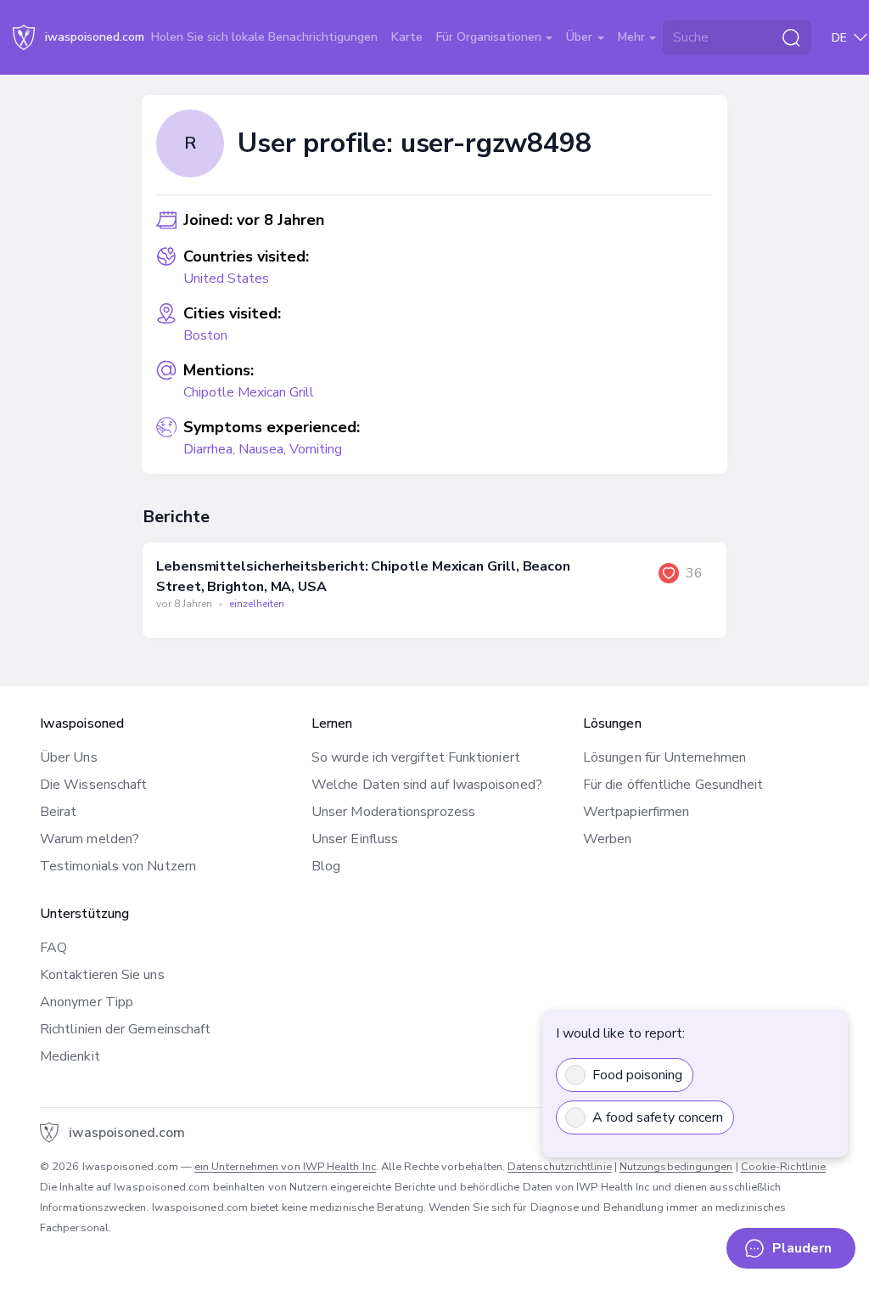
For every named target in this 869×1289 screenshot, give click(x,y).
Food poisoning (637, 1075)
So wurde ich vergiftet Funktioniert (415, 757)
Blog (325, 866)
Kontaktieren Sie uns (102, 974)
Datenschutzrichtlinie (559, 1166)
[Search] (791, 37)
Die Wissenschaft (93, 784)
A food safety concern (657, 1117)
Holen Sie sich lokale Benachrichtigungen (264, 37)
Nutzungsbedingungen (676, 1166)
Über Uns (69, 757)
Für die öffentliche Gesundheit (673, 784)
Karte (407, 37)
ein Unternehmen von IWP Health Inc (285, 1166)
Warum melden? (89, 839)
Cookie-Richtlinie (783, 1166)
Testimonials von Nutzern (118, 866)
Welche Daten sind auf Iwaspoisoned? (426, 784)
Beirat (58, 811)
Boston (205, 335)
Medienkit (70, 1056)
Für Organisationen (490, 37)
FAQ (53, 947)
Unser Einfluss (354, 839)
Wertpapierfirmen (636, 811)
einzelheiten (256, 604)
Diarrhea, (210, 449)
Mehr (633, 37)
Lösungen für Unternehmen (664, 757)
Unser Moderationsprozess (393, 811)
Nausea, (263, 449)
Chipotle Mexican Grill (248, 392)
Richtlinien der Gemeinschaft (125, 1029)
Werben (607, 839)
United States (226, 278)
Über (581, 37)
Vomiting (315, 449)
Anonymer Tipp (86, 1002)
